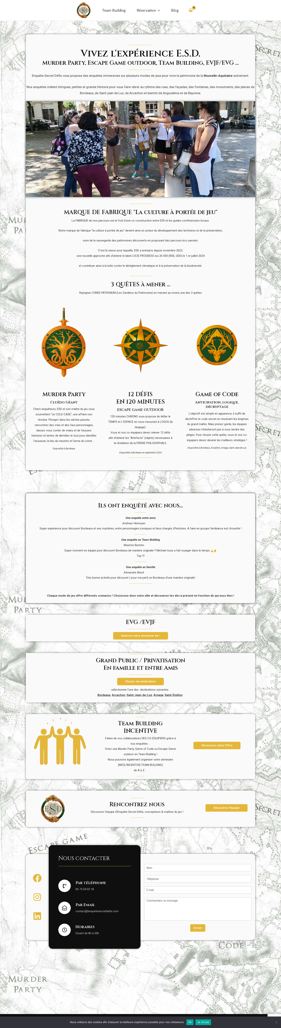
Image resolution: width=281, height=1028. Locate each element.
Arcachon (215, 448)
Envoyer (197, 928)
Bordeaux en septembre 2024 (147, 452)
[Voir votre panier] (190, 10)
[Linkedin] (37, 916)
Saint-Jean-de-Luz (237, 448)
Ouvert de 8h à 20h (87, 933)
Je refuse (203, 1022)
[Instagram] (37, 897)
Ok (190, 1022)
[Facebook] (37, 878)
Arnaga (224, 448)
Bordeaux (70, 448)
